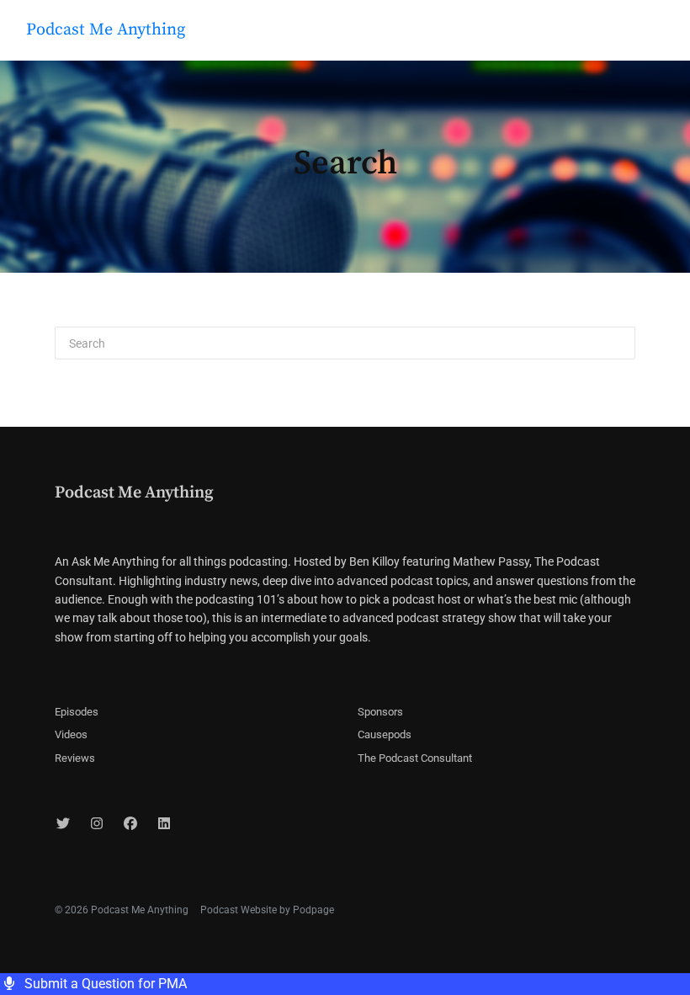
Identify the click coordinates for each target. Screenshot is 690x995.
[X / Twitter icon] (63, 824)
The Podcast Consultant (415, 758)
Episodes (76, 711)
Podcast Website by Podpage (267, 910)
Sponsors (380, 711)
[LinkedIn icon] (164, 824)
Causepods (384, 734)
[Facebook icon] (130, 824)
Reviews (75, 758)
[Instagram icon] (96, 824)
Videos (71, 734)
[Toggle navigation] (663, 34)
